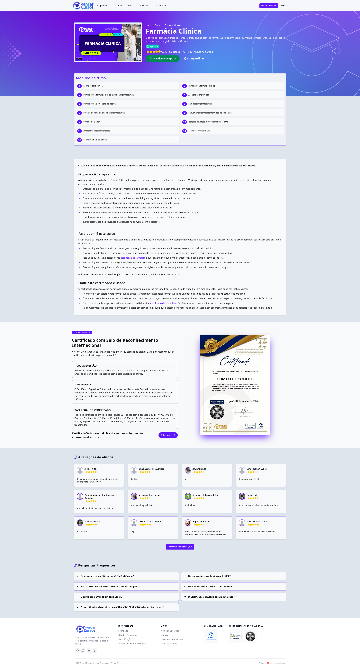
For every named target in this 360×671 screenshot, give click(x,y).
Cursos (119, 5)
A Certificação (124, 639)
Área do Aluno (270, 5)
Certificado (143, 5)
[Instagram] (83, 650)
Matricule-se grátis (165, 58)
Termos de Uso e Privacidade (132, 643)
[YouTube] (89, 650)
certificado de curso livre (163, 303)
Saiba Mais (166, 435)
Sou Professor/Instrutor (172, 639)
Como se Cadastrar (170, 630)
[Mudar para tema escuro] (283, 5)
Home (148, 25)
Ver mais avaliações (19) (180, 546)
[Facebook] (77, 650)
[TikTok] (94, 650)
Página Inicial (103, 5)
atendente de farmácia (133, 257)
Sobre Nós (123, 630)
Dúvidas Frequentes (127, 635)
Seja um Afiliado (168, 643)
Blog (130, 5)
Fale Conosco (159, 5)
